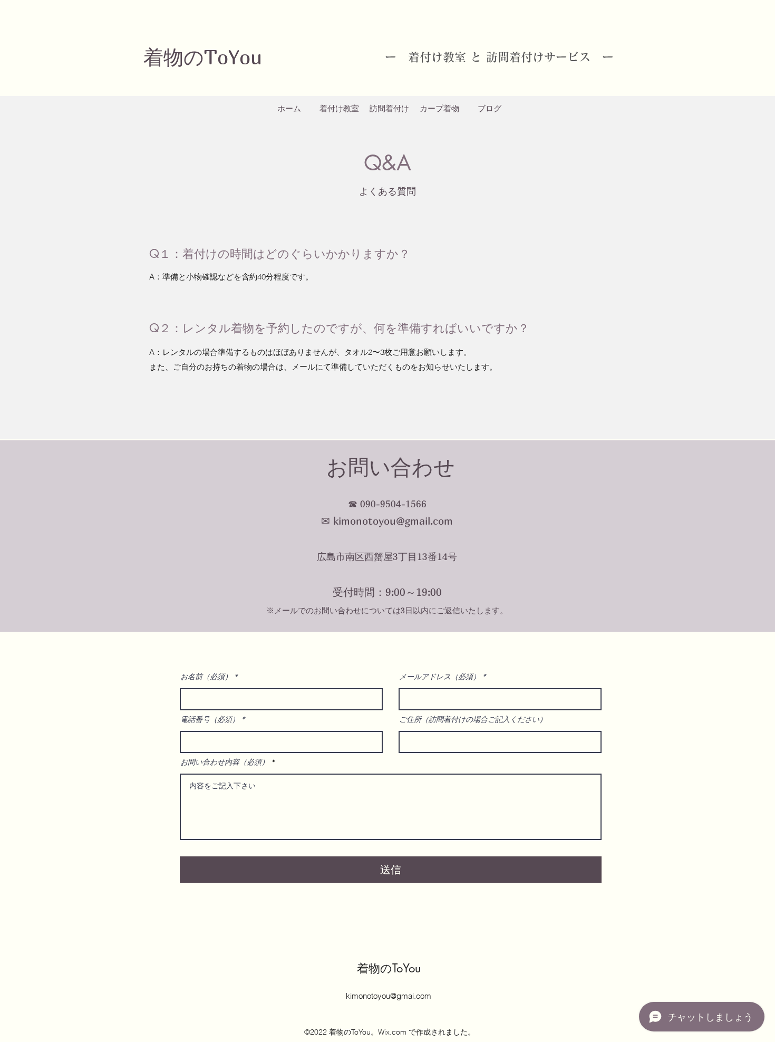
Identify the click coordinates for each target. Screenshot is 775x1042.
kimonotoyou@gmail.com (393, 521)
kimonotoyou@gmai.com (388, 996)
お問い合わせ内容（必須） (224, 762)
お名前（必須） (206, 676)
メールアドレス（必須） (439, 676)
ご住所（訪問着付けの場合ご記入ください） (473, 719)
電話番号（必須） (209, 719)
